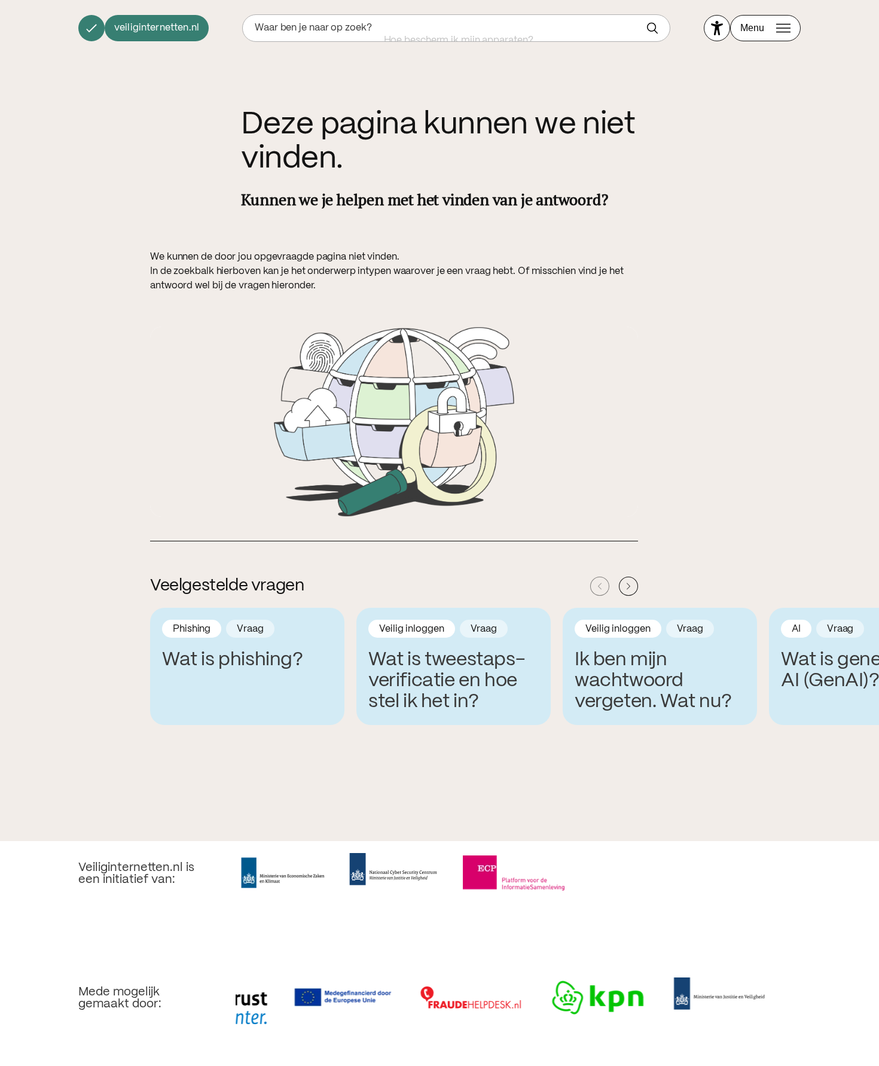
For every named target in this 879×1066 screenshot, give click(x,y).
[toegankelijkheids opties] (717, 28)
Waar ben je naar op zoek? (313, 27)
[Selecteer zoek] (655, 28)
